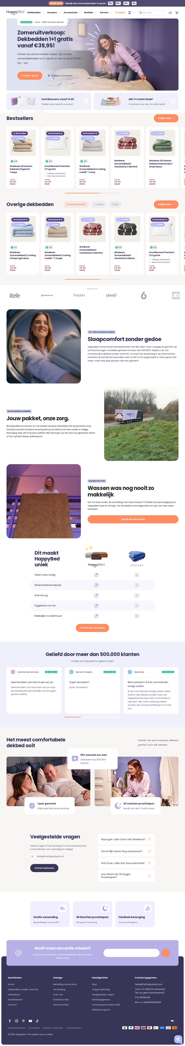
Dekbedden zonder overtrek (23, 989)
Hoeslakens (14, 994)
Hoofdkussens (15, 999)
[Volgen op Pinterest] (23, 1021)
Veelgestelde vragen (103, 994)
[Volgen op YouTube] (30, 1021)
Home (11, 984)
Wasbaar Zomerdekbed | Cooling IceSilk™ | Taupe (58, 255)
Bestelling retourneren (65, 984)
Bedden (88, 12)
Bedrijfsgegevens (101, 999)
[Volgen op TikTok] (37, 1021)
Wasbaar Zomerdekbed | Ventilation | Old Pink (125, 163)
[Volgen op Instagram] (16, 1021)
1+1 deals (120, 12)
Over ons (58, 994)
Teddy (115, 204)
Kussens (52, 12)
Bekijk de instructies (133, 519)
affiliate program (101, 1009)
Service (104, 12)
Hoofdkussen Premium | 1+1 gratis (57, 168)
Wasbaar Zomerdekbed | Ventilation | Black (124, 255)
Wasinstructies (61, 999)
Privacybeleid (34, 1028)
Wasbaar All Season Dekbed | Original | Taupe (21, 169)
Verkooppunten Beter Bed (106, 1004)
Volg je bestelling (101, 989)
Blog (94, 984)
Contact (12, 1004)
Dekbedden (34, 12)
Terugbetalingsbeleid (16, 1028)
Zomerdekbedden (76, 204)
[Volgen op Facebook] (10, 1021)
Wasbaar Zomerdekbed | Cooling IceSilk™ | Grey (92, 169)
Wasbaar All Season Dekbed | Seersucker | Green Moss (160, 163)
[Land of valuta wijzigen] (131, 12)
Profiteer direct (30, 75)
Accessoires (70, 12)
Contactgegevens (73, 1028)
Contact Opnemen (44, 868)
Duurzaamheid (61, 1004)
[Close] (161, 12)
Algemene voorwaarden (53, 1028)
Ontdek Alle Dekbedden (92, 627)
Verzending (59, 989)
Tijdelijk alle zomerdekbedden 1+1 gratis (78, 3)
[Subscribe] (166, 953)
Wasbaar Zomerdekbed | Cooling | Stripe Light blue (23, 255)
